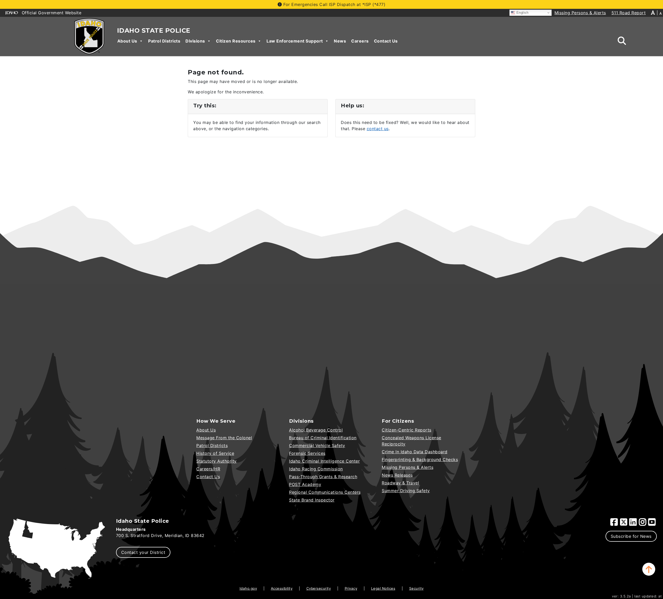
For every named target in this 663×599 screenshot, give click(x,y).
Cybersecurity (318, 588)
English (521, 13)
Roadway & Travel (400, 482)
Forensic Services (307, 453)
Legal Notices (383, 588)
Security (416, 588)
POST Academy (305, 484)
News (340, 41)
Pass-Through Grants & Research (323, 476)
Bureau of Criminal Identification (323, 437)
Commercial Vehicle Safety (317, 445)
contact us (378, 128)
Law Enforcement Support (294, 41)
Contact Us (386, 41)
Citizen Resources (236, 41)
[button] (648, 569)
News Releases (397, 475)
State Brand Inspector (312, 500)
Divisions (195, 41)
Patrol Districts (164, 41)
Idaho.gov (248, 588)
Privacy (351, 588)
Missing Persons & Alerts (407, 467)
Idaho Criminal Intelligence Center (324, 461)
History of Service (215, 453)
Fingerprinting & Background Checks (420, 459)
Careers (360, 41)
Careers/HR (208, 468)
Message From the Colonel (224, 437)
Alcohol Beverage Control (316, 430)
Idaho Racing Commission (316, 468)
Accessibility (282, 588)
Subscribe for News (631, 536)
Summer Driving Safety (406, 490)
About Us (127, 41)
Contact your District (143, 552)
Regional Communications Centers (325, 492)
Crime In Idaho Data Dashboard (415, 451)
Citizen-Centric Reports (406, 430)
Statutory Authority (216, 461)
